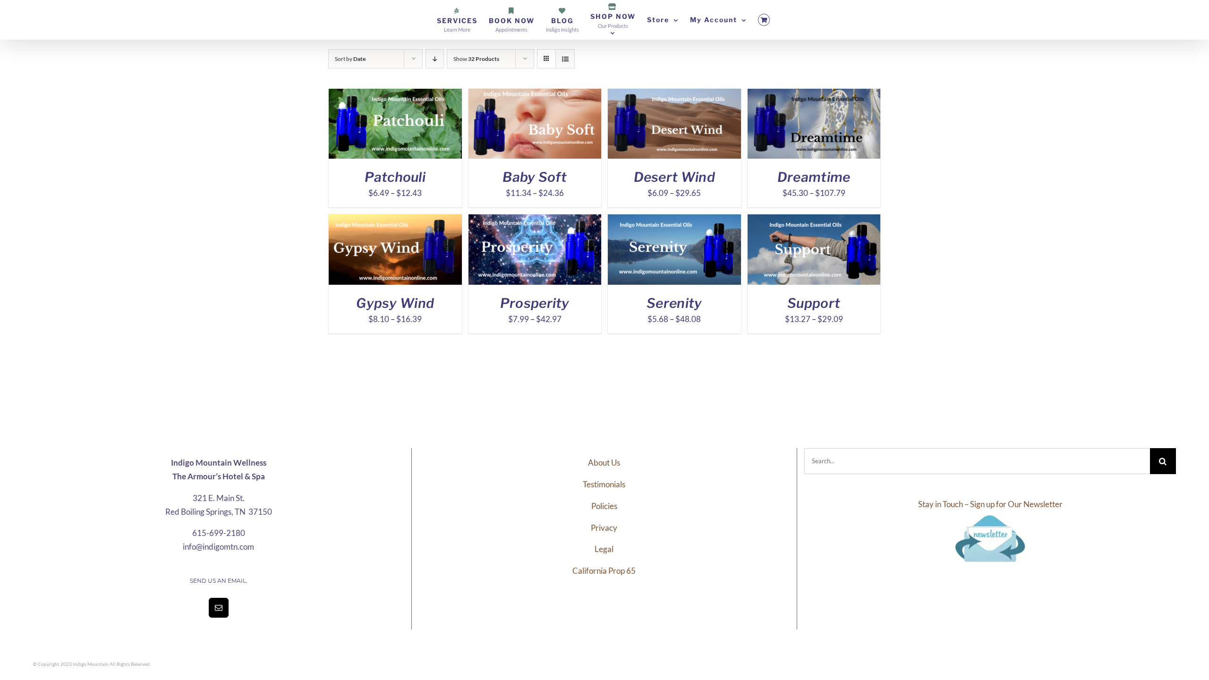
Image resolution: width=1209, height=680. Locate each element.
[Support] (814, 221)
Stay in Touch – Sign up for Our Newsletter (990, 504)
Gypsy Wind (395, 303)
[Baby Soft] (535, 95)
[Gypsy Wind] (395, 221)
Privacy (604, 528)
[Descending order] (435, 58)
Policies (604, 506)
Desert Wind (674, 177)
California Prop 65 (604, 571)
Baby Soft (534, 177)
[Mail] (219, 608)
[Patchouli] (395, 95)
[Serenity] (674, 221)
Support (813, 303)
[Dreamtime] (814, 95)
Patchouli (395, 177)
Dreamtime (814, 177)
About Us (604, 463)
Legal (604, 549)
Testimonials (604, 484)
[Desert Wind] (674, 95)
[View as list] (565, 59)
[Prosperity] (535, 221)
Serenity (674, 303)
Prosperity (535, 303)
